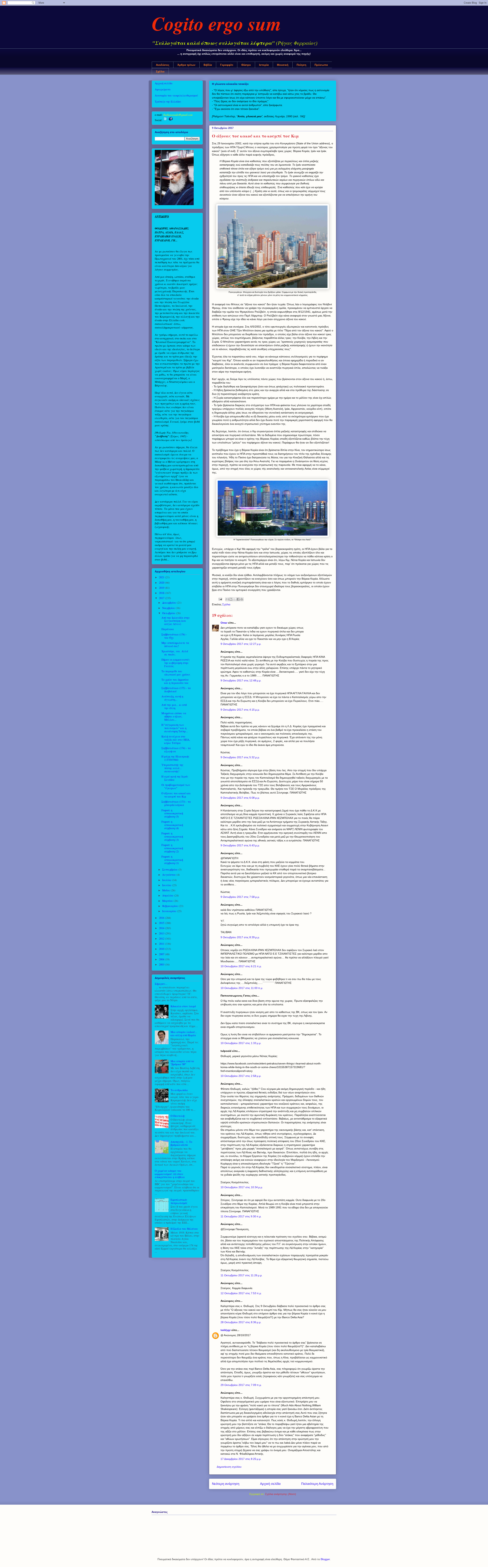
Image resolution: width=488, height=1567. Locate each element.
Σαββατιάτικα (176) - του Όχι (174, 636)
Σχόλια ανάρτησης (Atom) (280, 1494)
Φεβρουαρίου (170, 906)
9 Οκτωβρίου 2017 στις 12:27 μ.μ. (241, 643)
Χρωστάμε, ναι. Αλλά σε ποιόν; (174, 652)
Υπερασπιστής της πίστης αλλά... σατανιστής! (172, 768)
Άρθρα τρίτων (186, 64)
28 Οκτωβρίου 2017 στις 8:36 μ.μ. (241, 1322)
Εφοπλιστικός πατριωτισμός (179, 1201)
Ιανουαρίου (169, 911)
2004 (162, 959)
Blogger (325, 1559)
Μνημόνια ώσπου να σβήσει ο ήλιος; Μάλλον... (173, 716)
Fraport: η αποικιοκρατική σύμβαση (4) (172, 825)
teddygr (226, 1330)
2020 (162, 582)
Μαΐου (166, 890)
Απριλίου (168, 895)
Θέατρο (246, 64)
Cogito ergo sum (216, 23)
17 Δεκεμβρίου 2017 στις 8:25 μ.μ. (241, 1458)
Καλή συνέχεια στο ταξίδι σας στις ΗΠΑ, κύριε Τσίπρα (175, 740)
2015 (162, 923)
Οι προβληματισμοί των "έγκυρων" (175, 786)
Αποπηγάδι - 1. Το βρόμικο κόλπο (181, 1143)
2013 (162, 933)
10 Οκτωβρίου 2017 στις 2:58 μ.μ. (241, 1075)
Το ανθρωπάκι (179, 1090)
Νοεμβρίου (169, 608)
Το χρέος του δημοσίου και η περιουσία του (175, 681)
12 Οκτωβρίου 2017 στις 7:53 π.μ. (241, 1293)
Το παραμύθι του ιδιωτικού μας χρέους (175, 672)
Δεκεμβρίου (169, 602)
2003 (162, 964)
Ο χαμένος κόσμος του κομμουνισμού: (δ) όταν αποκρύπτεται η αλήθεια (170, 1174)
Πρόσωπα (321, 64)
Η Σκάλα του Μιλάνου (184, 1228)
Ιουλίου (167, 880)
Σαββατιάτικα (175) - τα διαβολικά (176, 689)
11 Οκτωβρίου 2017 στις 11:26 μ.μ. (241, 1275)
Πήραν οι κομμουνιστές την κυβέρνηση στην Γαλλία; (175, 663)
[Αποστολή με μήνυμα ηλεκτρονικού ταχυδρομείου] (227, 599)
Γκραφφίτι (226, 64)
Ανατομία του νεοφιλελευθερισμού (176, 95)
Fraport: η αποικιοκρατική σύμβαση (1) (172, 860)
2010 (162, 949)
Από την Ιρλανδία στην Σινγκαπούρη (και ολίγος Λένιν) (175, 621)
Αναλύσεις (162, 64)
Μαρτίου (168, 901)
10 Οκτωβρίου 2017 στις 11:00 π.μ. (242, 988)
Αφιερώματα (163, 89)
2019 (162, 588)
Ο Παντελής (178, 1116)
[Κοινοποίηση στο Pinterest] (242, 599)
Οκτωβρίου (169, 613)
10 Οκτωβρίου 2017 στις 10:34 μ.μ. (242, 1187)
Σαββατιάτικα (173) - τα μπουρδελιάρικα (176, 803)
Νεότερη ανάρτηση (225, 1484)
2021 (162, 577)
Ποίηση (301, 64)
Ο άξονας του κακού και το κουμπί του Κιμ (176, 794)
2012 (162, 938)
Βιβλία (208, 64)
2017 (162, 598)
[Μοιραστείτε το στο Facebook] (238, 599)
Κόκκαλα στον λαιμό (183, 1006)
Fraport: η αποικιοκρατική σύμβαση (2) (172, 848)
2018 (162, 593)
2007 (162, 954)
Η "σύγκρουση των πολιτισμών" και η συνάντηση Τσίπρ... (174, 728)
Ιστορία (264, 64)
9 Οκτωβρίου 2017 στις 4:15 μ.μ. (240, 709)
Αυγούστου (169, 874)
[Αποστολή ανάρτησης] (220, 598)
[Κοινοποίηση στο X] (234, 599)
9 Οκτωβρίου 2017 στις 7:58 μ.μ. (240, 896)
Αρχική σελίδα (270, 1484)
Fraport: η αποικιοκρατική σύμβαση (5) (172, 813)
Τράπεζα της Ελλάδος (168, 101)
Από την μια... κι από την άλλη (174, 706)
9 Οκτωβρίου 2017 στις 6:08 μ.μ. (240, 797)
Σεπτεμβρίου (170, 869)
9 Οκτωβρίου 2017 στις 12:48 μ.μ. (241, 680)
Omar (224, 622)
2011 (162, 943)
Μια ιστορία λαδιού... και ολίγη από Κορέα (184, 1033)
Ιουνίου (167, 885)
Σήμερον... (161, 983)
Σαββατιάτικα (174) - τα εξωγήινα (176, 749)
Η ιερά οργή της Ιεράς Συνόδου (174, 778)
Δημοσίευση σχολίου (229, 1466)
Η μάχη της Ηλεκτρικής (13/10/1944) (175, 758)
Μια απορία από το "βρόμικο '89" (182, 1062)
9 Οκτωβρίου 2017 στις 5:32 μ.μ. (240, 757)
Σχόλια (160, 71)
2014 (162, 928)
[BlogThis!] (231, 599)
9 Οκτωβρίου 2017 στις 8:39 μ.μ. (240, 937)
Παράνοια (167, 629)
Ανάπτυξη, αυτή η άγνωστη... (172, 698)
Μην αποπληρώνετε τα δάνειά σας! (175, 644)
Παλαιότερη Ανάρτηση (317, 1484)
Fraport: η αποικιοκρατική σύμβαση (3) (172, 836)
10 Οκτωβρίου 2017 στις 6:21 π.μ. (241, 966)
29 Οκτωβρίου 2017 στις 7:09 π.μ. (241, 1384)
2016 (162, 918)
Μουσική (282, 64)
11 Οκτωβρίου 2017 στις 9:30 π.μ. (241, 1216)
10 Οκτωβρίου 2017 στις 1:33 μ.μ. (241, 1043)
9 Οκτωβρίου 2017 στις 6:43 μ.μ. (240, 845)
